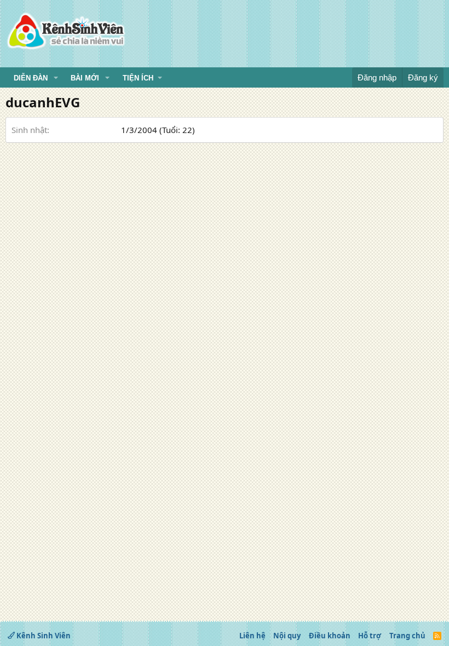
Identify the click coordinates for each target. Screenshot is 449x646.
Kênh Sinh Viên (43, 636)
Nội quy (287, 636)
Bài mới (85, 78)
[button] (56, 78)
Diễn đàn (31, 78)
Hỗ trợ (369, 636)
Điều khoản (329, 636)
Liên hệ (252, 636)
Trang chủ (407, 636)
